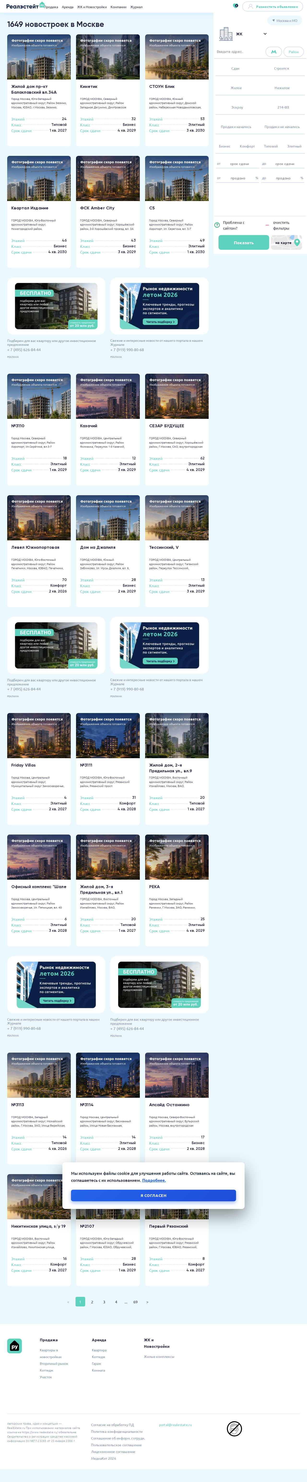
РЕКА (154, 886)
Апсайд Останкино (169, 1104)
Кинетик (88, 86)
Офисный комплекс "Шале (38, 886)
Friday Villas (23, 765)
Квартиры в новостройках (51, 1353)
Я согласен (154, 1195)
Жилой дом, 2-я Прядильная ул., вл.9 (170, 768)
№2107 (87, 1226)
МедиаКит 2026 (103, 1458)
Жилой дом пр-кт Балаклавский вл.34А (34, 89)
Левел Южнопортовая (35, 547)
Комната (98, 1370)
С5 (152, 208)
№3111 (86, 765)
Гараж (96, 1363)
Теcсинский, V (164, 547)
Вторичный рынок (54, 1363)
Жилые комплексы (159, 1356)
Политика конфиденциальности (117, 1431)
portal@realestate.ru (175, 1424)
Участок (46, 1377)
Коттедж (46, 1370)
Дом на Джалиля (97, 547)
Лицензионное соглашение (113, 1451)
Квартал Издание (30, 208)
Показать (244, 242)
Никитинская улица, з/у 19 (38, 1226)
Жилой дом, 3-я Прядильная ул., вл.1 (101, 889)
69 (135, 1301)
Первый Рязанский (168, 1226)
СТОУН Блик (162, 86)
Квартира (99, 1350)
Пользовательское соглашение (116, 1445)
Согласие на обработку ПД (112, 1424)
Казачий (88, 425)
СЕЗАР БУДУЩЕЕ (166, 425)
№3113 (17, 1104)
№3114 (87, 1104)
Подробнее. (154, 1180)
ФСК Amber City (97, 208)
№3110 (18, 425)
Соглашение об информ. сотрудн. (118, 1438)
